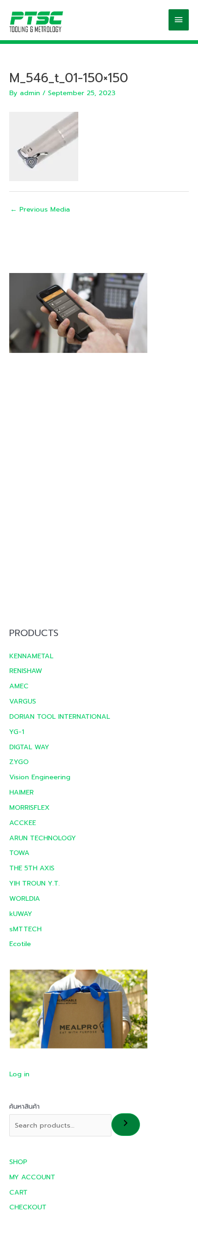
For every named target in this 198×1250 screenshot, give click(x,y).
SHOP (18, 1162)
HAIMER (21, 792)
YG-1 (16, 732)
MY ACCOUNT (32, 1177)
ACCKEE (22, 823)
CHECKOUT (28, 1207)
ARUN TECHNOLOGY (42, 838)
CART (18, 1192)
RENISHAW (25, 671)
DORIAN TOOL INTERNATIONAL (59, 716)
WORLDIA (24, 898)
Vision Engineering (39, 777)
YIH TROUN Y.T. (34, 883)
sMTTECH (25, 929)
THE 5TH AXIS (31, 868)
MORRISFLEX (29, 807)
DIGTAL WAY (29, 747)
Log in (19, 1074)
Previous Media (40, 209)
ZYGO (19, 762)
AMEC (19, 686)
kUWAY (20, 914)
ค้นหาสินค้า (24, 1106)
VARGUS (22, 701)
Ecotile (20, 944)
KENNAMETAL (31, 656)
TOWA (19, 853)
